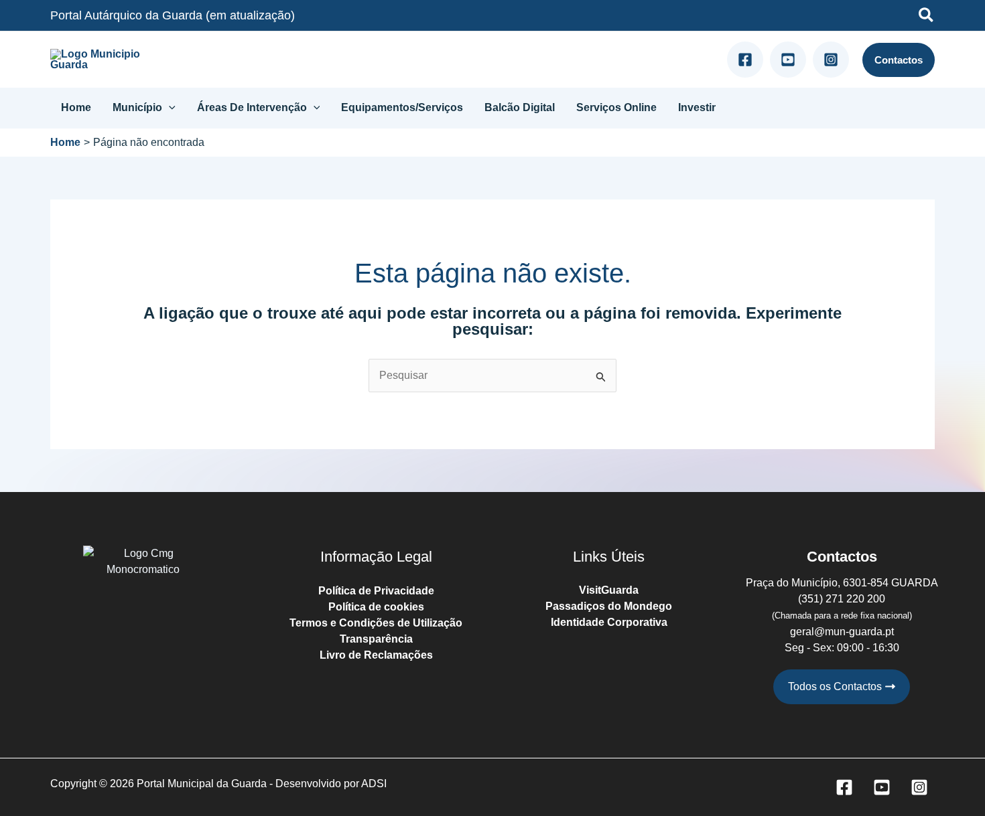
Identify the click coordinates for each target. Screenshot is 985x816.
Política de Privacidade (376, 590)
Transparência (376, 639)
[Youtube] (788, 60)
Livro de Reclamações (376, 655)
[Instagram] (831, 60)
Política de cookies (376, 607)
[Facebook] (745, 60)
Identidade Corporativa (609, 622)
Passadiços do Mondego (608, 606)
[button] (927, 17)
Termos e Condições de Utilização (375, 623)
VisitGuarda (609, 590)
